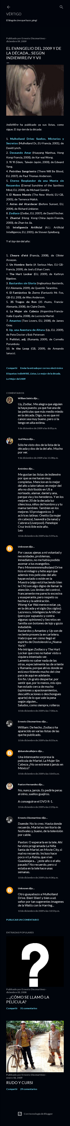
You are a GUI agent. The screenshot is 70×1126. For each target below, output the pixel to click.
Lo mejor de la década (48, 373)
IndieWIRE (23, 373)
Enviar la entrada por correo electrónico (41, 368)
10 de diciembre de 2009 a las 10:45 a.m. (39, 773)
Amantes (15, 320)
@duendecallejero (28, 751)
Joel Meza (23, 439)
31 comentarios (28, 1008)
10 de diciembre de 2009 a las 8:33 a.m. (38, 740)
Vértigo (13, 14)
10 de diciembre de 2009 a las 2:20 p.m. (38, 806)
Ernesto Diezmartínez (29, 721)
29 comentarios (28, 1089)
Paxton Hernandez (28, 784)
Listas (33, 373)
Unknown (23, 546)
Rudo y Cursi (19, 1082)
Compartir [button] (12, 368)
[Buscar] (61, 6)
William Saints (25, 398)
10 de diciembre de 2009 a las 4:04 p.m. (38, 877)
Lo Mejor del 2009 (15, 378)
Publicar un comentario (22, 919)
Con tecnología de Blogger (38, 1113)
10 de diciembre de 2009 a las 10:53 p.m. (39, 910)
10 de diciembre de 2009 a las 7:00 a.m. (38, 710)
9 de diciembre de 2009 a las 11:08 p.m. (38, 457)
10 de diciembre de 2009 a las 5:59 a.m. (38, 535)
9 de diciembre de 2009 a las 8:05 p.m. (37, 428)
